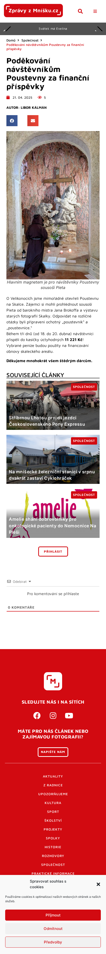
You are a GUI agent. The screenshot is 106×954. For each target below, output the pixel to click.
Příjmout (53, 915)
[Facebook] (37, 715)
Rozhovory (53, 856)
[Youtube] (69, 715)
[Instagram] (53, 715)
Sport (53, 812)
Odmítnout (53, 928)
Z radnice (53, 785)
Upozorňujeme (53, 794)
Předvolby (53, 942)
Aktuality (53, 776)
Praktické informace (53, 873)
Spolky (53, 838)
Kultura (53, 803)
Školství (53, 820)
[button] (98, 884)
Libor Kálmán (34, 107)
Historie (53, 847)
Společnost (29, 40)
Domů (11, 40)
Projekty (53, 829)
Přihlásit (53, 551)
